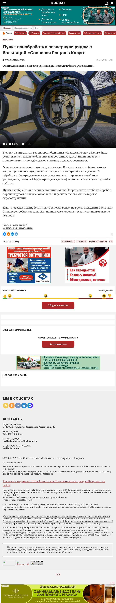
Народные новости (23, 28)
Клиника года (74, 33)
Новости (7, 28)
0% (5, 296)
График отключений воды (54, 33)
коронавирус (68, 241)
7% (109, 296)
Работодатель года (92, 33)
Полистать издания (12, 462)
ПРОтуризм (34, 33)
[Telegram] (16, 234)
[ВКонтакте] (4, 234)
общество (82, 241)
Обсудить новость (58, 305)
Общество (8, 40)
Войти (111, 3)
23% (90, 296)
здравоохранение (98, 241)
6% (10, 296)
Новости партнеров (77, 547)
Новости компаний (15, 375)
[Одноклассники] (8, 234)
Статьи (38, 28)
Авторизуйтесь (58, 344)
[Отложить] (23, 144)
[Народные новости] (106, 3)
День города (20, 33)
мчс (111, 241)
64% (46, 296)
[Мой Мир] (12, 234)
